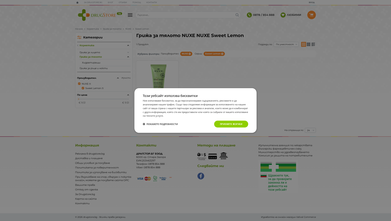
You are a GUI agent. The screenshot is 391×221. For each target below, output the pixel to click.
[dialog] (195, 110)
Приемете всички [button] (231, 124)
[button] (160, 124)
